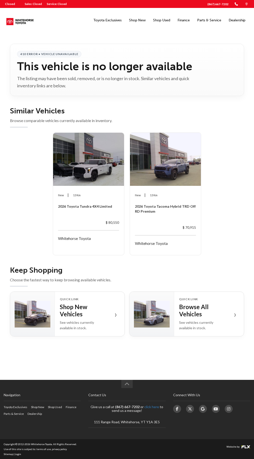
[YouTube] (216, 409)
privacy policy (59, 449)
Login (18, 454)
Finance (184, 20)
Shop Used (161, 20)
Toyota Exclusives (108, 20)
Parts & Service (209, 20)
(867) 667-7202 (217, 4)
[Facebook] (177, 409)
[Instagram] (229, 409)
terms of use (43, 449)
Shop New (137, 20)
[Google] (203, 409)
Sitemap (8, 454)
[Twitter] (190, 409)
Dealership (237, 20)
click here (151, 407)
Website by (233, 446)
